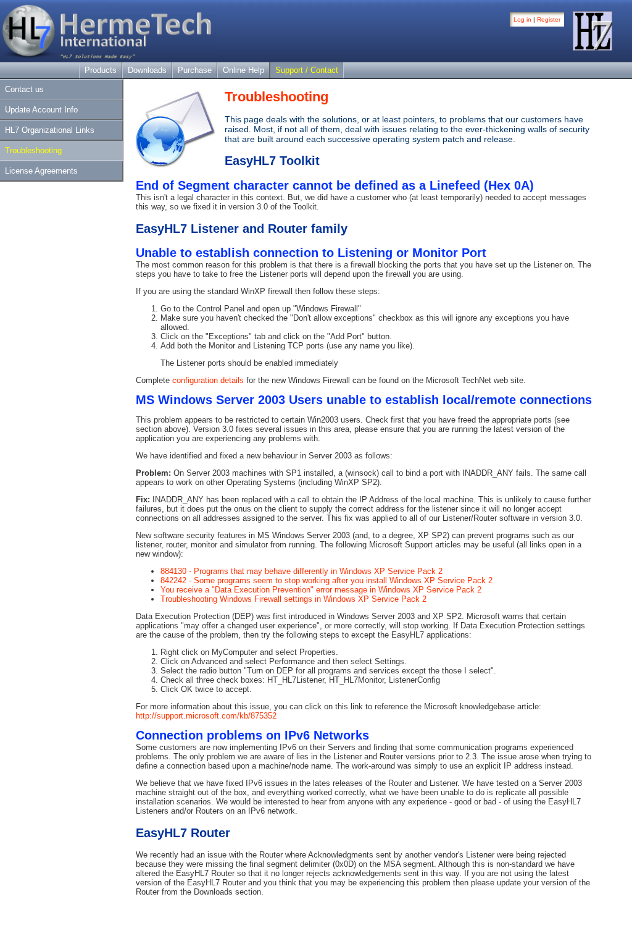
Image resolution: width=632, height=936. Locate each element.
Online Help (243, 70)
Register (548, 19)
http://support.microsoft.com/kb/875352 (206, 715)
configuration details (208, 380)
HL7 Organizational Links (49, 130)
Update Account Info (41, 109)
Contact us (24, 89)
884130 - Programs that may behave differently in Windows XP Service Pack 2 (301, 571)
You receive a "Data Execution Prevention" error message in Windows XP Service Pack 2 (320, 589)
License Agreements (41, 170)
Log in (522, 19)
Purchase (195, 70)
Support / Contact (306, 70)
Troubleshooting (33, 150)
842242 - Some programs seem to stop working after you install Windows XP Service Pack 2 (326, 580)
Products (101, 70)
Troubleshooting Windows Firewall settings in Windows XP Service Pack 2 (293, 599)
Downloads (147, 70)
